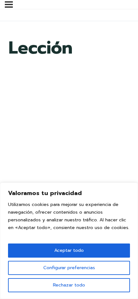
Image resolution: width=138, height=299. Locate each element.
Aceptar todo (69, 250)
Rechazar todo (69, 285)
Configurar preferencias (69, 267)
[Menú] (9, 4)
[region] (69, 241)
